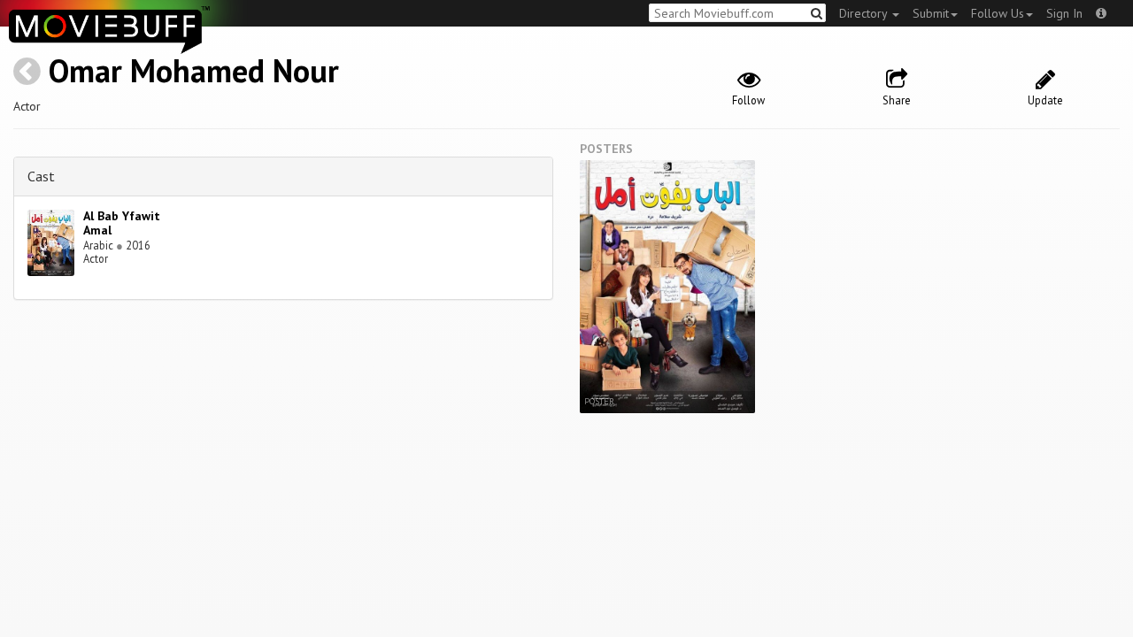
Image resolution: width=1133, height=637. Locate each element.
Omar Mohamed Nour (194, 70)
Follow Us (997, 13)
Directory (864, 13)
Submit (931, 13)
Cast (41, 176)
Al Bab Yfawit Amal (121, 223)
